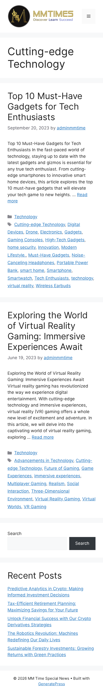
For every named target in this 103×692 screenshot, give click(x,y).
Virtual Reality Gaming (57, 498)
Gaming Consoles (25, 239)
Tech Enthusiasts (51, 278)
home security (22, 247)
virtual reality (20, 285)
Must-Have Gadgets (48, 255)
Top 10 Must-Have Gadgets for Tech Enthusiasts (45, 106)
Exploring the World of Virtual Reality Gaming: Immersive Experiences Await (48, 331)
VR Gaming (35, 506)
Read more (43, 437)
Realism (56, 483)
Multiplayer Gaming (27, 483)
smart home (32, 270)
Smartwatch (20, 278)
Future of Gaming (61, 468)
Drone (32, 232)
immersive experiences (57, 475)
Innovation (48, 247)
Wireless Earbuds (53, 285)
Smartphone (59, 270)
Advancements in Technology (43, 460)
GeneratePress (51, 683)
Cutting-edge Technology (39, 224)
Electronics (51, 232)
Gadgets (73, 232)
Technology (25, 216)
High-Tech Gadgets (64, 239)
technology (82, 278)
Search (15, 533)
